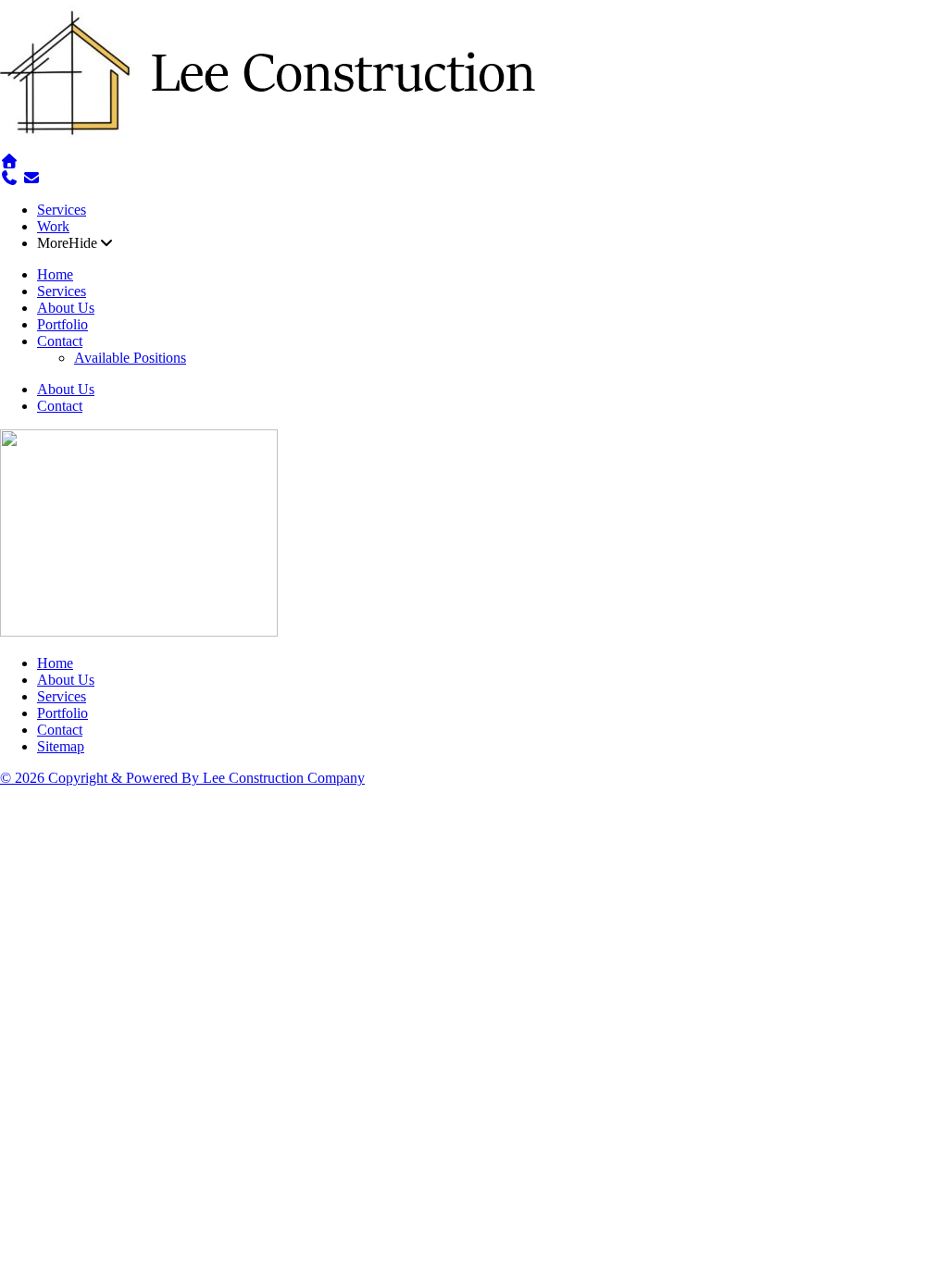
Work (53, 226)
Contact (59, 341)
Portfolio (62, 324)
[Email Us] (31, 178)
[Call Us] (9, 178)
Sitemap (60, 746)
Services (61, 209)
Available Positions (130, 358)
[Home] (277, 145)
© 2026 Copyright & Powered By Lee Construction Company (182, 778)
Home (55, 274)
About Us (65, 308)
